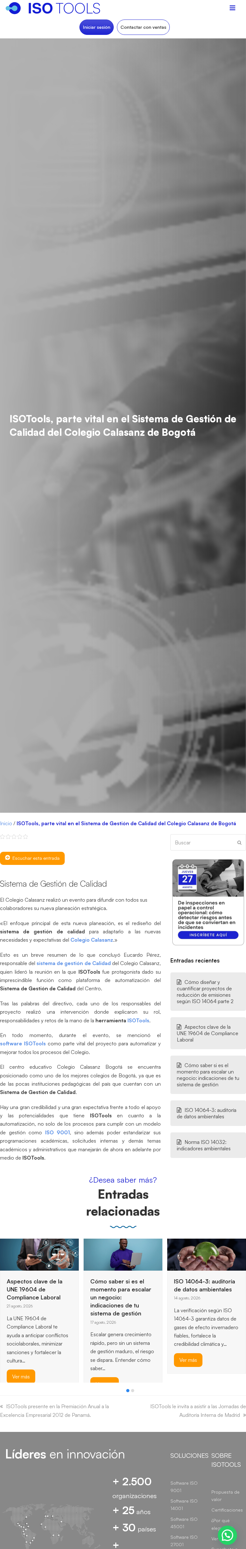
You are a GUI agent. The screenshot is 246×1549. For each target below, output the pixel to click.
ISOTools (138, 1020)
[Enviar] (239, 842)
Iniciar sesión (96, 27)
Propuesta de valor (225, 1495)
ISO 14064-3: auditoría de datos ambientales (206, 1113)
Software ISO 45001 (184, 1522)
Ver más (104, 1360)
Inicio (6, 823)
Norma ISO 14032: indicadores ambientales (204, 1145)
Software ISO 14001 (184, 1504)
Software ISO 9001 (184, 1486)
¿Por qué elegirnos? (222, 1524)
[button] (127, 1390)
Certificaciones (227, 1510)
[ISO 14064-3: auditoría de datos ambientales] (123, 1254)
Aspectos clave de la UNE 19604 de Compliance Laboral (207, 1033)
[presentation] (3, 1392)
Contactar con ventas (143, 27)
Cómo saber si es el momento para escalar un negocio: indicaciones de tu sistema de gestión (208, 1075)
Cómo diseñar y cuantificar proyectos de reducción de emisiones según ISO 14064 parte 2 (205, 991)
